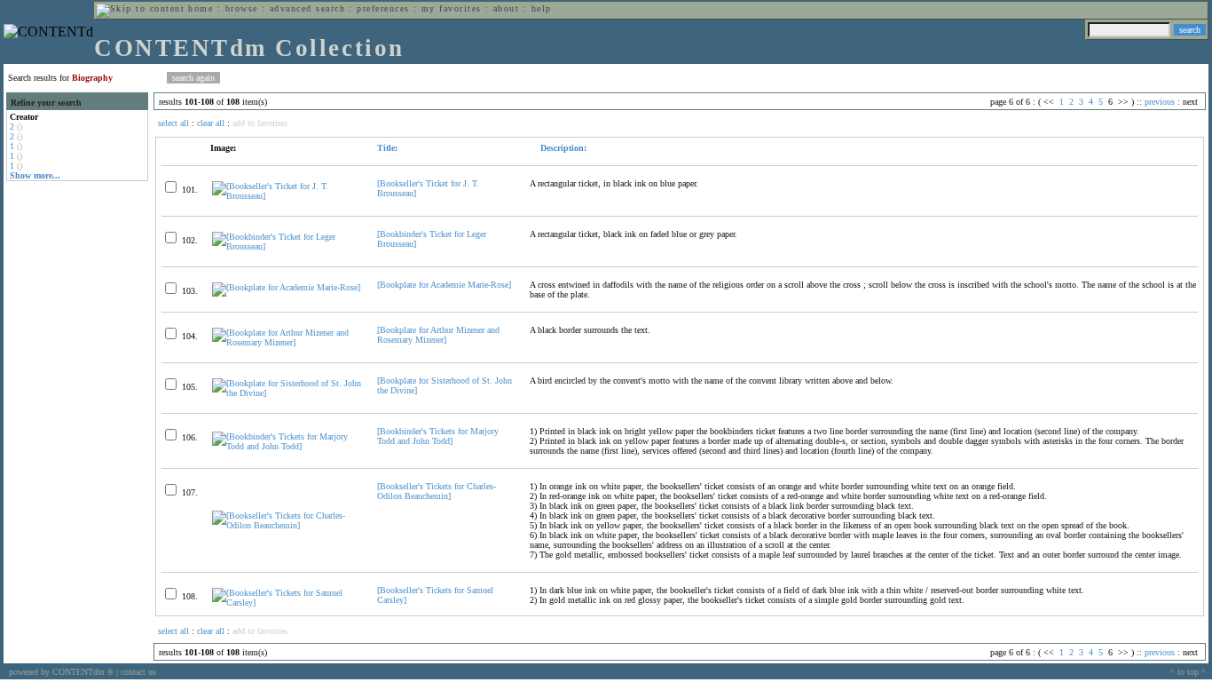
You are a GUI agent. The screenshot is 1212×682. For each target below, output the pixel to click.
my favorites (451, 8)
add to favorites (259, 123)
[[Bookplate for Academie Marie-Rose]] (286, 287)
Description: (562, 148)
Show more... (35, 175)
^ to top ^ (1188, 672)
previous (1160, 102)
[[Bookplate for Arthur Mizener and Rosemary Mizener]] (287, 342)
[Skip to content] (140, 8)
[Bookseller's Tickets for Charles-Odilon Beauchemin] (436, 491)
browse (241, 8)
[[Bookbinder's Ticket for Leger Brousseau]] (287, 246)
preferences (383, 8)
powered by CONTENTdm (61, 672)
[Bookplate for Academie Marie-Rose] (444, 284)
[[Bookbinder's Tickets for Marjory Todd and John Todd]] (287, 446)
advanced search (307, 8)
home (200, 8)
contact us (138, 672)
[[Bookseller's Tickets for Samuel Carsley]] (287, 602)
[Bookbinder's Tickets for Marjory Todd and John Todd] (438, 436)
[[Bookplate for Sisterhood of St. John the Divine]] (287, 393)
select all (173, 123)
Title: (387, 148)
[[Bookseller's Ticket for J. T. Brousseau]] (287, 196)
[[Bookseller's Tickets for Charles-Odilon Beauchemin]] (287, 525)
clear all (210, 123)
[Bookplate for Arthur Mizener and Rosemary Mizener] (438, 335)
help (541, 8)
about (506, 8)
